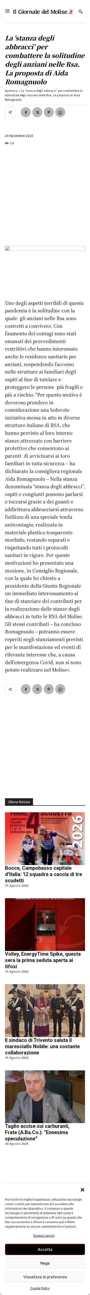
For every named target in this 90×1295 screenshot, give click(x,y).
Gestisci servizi (43, 1236)
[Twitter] (37, 112)
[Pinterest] (49, 112)
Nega (45, 1263)
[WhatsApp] (60, 112)
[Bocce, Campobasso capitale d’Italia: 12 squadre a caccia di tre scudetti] (45, 838)
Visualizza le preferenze (45, 1277)
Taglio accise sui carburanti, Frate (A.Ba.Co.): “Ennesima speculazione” (37, 1132)
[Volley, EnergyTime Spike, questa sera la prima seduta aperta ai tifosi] (45, 924)
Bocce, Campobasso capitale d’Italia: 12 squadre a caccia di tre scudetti (43, 874)
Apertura (11, 90)
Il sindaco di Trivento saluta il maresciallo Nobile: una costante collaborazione (42, 1046)
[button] (82, 1189)
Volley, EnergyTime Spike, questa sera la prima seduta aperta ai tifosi (43, 960)
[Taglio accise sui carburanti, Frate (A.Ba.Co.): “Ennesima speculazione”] (45, 1096)
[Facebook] (26, 112)
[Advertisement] (45, 196)
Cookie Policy (40, 1288)
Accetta (45, 1249)
